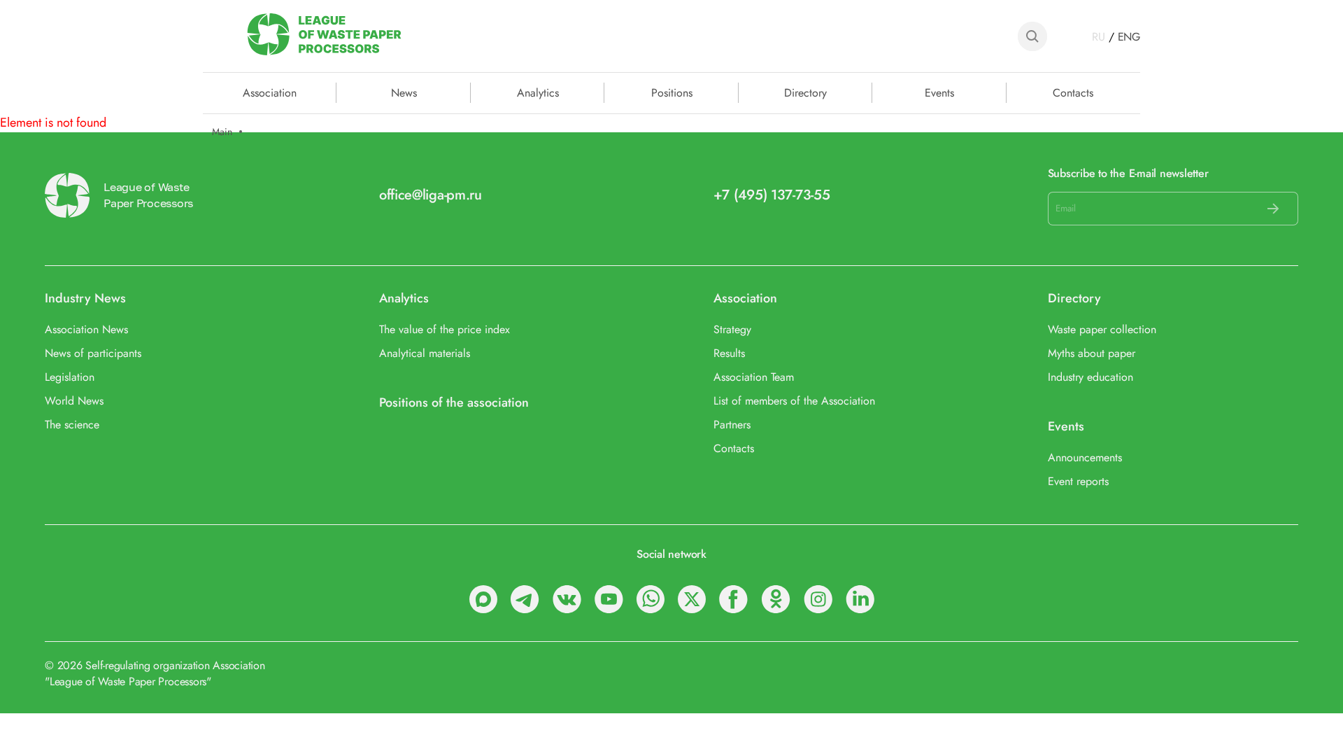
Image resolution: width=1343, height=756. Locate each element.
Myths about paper (1091, 353)
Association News (86, 329)
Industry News (85, 298)
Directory (805, 92)
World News (74, 400)
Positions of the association (454, 403)
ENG (1129, 37)
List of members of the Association (794, 400)
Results (729, 353)
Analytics (538, 92)
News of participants (93, 353)
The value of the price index (444, 329)
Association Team (753, 377)
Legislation (69, 377)
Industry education (1090, 377)
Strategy (732, 329)
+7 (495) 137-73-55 (771, 195)
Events (939, 92)
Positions (671, 92)
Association (745, 298)
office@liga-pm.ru (430, 195)
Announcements (1085, 457)
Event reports (1078, 481)
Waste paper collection (1102, 329)
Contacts (1073, 92)
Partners (732, 424)
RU (1098, 37)
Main (222, 132)
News (404, 92)
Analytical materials (424, 353)
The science (72, 424)
